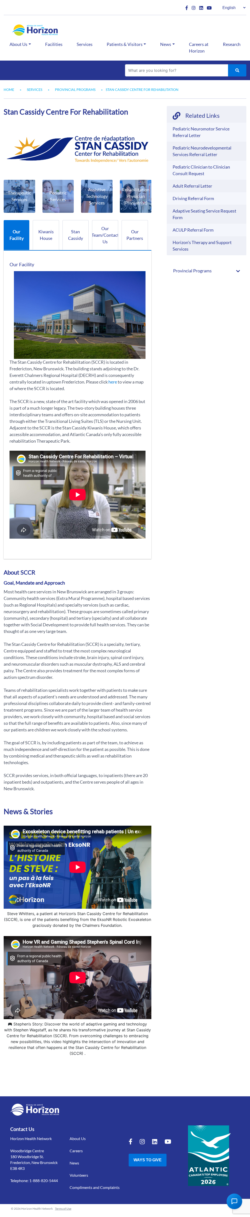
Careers (76, 1150)
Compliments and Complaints (95, 1187)
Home (9, 89)
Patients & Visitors (125, 44)
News (165, 44)
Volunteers (79, 1175)
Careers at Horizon (198, 47)
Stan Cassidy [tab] (75, 235)
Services (85, 44)
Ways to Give (148, 1160)
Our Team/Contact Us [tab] (105, 235)
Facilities (53, 44)
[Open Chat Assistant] (234, 1201)
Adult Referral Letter (192, 186)
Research (231, 44)
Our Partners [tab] (134, 235)
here (112, 381)
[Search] (237, 70)
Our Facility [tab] (17, 235)
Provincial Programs (75, 89)
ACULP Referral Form (193, 230)
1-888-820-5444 (43, 1180)
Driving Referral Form (193, 198)
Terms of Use (63, 1208)
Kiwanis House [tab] (46, 235)
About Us (18, 44)
